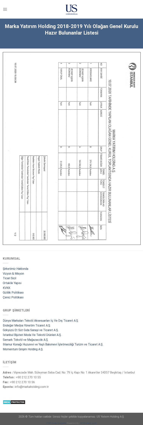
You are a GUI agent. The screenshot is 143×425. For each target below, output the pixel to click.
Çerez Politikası (13, 297)
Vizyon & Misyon (13, 273)
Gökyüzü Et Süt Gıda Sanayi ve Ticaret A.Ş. (30, 330)
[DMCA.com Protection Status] (14, 402)
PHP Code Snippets (56, 423)
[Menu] (5, 9)
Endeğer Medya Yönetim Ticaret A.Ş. (27, 325)
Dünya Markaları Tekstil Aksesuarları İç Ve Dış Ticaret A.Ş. (41, 320)
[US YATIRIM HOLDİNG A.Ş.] (71, 9)
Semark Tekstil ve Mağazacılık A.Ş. (25, 340)
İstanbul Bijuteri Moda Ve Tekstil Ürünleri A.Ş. (32, 335)
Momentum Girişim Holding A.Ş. (23, 349)
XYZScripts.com (88, 423)
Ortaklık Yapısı (12, 283)
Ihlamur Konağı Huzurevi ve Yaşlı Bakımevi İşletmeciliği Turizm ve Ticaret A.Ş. (53, 344)
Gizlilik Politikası (13, 292)
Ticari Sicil (9, 278)
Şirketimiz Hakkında (15, 269)
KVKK (6, 288)
